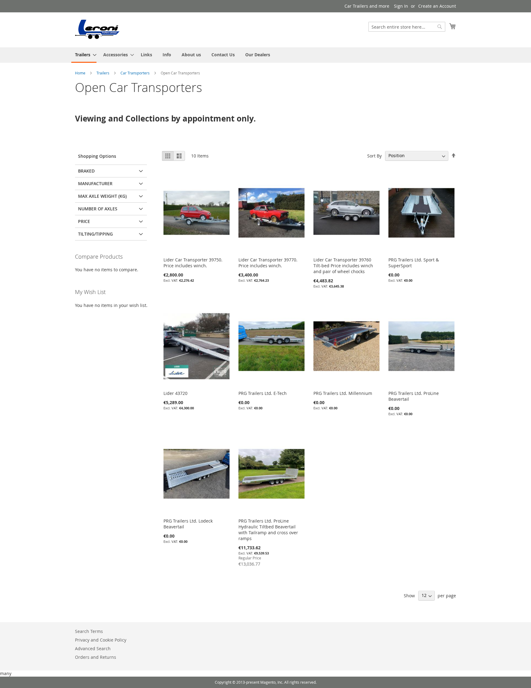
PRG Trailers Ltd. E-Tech (262, 393)
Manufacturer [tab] (95, 183)
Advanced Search (93, 648)
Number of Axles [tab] (97, 209)
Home (80, 72)
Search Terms (89, 631)
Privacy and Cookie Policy (100, 640)
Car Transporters (135, 72)
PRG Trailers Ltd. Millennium (342, 393)
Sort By (374, 155)
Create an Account (437, 6)
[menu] (265, 55)
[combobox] (406, 27)
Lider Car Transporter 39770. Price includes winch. (267, 262)
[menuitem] (83, 55)
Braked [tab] (86, 171)
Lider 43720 (175, 393)
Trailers (103, 72)
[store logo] (97, 29)
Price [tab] (84, 221)
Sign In (401, 6)
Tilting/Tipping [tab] (95, 234)
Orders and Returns (95, 657)
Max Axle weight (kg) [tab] (102, 196)
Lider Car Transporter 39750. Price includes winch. (192, 262)
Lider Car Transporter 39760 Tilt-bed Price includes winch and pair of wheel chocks (343, 265)
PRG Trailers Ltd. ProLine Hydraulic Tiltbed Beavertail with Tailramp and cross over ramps (268, 529)
